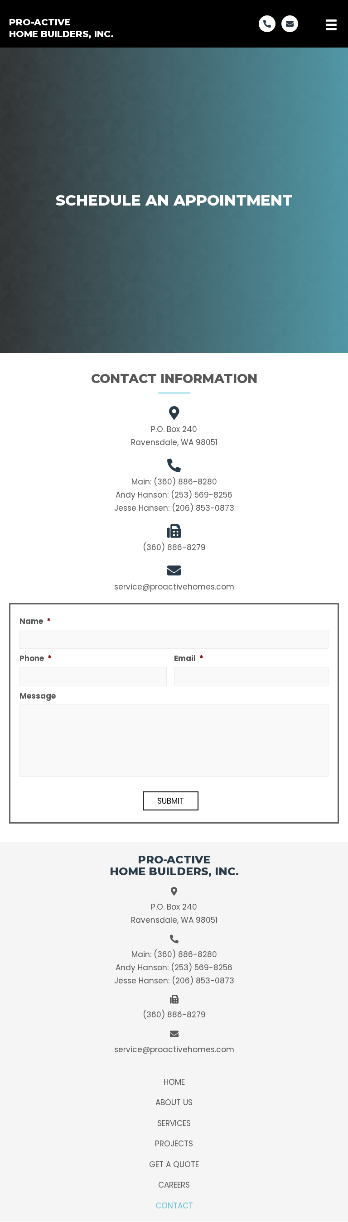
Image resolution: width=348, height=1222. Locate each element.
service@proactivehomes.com (174, 586)
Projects (174, 1143)
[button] (267, 23)
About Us (174, 1102)
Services (174, 1123)
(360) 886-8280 (185, 481)
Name (35, 621)
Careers (174, 1184)
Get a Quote (174, 1164)
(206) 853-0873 (203, 508)
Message (37, 696)
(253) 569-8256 (201, 494)
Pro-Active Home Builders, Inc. (61, 28)
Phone (35, 658)
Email (188, 658)
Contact (174, 1205)
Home (174, 1082)
